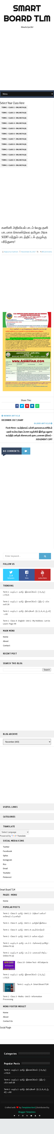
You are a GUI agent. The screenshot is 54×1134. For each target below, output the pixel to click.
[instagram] (22, 1115)
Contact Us (8, 1021)
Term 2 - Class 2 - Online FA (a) (14, 149)
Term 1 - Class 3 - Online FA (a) (14, 118)
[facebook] (18, 1115)
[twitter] (14, 1115)
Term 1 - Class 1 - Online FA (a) (14, 107)
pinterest (7, 877)
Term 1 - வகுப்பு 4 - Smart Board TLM (32, 984)
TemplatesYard (28, 1107)
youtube (6, 872)
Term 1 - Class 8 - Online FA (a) (14, 144)
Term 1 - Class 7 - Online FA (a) (14, 139)
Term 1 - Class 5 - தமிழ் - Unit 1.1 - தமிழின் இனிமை (25, 923)
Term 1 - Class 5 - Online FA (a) (14, 128)
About (5, 641)
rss (4, 864)
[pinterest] (39, 1115)
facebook (7, 851)
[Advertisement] (27, 60)
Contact (6, 645)
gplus (5, 855)
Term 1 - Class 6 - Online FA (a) (14, 134)
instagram (7, 859)
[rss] (27, 1115)
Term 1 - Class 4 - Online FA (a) (14, 123)
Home (5, 636)
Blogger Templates (27, 1112)
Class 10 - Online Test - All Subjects (32, 962)
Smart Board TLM (27, 13)
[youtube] (35, 1115)
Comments (47, 252)
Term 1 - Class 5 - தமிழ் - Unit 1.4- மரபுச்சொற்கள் (24, 929)
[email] (31, 1115)
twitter (6, 846)
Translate (21, 835)
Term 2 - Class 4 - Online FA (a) (14, 160)
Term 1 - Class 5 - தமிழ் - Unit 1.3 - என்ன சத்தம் (23, 936)
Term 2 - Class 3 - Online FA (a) (14, 155)
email (5, 868)
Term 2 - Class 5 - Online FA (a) (14, 165)
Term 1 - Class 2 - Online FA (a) (14, 113)
